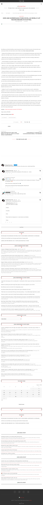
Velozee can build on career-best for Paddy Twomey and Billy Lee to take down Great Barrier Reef (17, 294)
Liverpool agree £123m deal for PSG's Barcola (9, 449)
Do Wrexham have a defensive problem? (8, 453)
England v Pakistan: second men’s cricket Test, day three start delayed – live (14, 262)
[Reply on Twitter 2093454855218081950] (6, 195)
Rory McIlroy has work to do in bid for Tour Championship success (12, 286)
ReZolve (30, 500)
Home (2, 13)
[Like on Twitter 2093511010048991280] (10, 173)
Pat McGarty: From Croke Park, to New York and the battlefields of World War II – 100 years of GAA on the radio (20, 305)
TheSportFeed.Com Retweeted (10, 177)
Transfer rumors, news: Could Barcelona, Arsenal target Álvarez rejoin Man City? (14, 460)
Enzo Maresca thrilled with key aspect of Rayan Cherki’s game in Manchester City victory (16, 289)
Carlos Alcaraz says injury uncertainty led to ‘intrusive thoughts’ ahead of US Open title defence (17, 350)
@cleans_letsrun (13, 192)
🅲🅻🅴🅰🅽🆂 (7, 192)
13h (18, 192)
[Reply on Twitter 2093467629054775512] (6, 222)
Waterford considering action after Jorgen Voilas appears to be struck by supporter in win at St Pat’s (18, 284)
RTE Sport (23, 482)
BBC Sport (23, 432)
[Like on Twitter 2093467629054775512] (10, 222)
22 (33, 394)
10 (4, 392)
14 (27, 392)
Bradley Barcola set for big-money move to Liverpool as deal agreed (13, 355)
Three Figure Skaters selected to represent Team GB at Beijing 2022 (21, 143)
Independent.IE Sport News (23, 277)
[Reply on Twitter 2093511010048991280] (6, 173)
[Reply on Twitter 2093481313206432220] (6, 187)
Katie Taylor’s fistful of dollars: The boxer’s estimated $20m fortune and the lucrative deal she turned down (19, 301)
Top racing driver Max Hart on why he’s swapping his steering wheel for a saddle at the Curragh (17, 309)
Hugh (9, 126)
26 (15, 396)
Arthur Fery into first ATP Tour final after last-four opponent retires (12, 359)
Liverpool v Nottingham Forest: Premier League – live (10, 249)
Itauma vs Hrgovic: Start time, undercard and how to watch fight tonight (13, 373)
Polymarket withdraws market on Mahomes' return (9, 468)
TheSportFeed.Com (9, 170)
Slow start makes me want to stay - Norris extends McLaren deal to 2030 (13, 440)
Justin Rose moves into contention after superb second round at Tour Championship (15, 364)
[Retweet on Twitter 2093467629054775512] (8, 222)
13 (21, 392)
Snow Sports (8, 13)
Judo (6, 178)
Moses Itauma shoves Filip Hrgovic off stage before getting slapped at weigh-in (14, 339)
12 (15, 392)
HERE (13, 114)
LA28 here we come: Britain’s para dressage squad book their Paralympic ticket (14, 238)
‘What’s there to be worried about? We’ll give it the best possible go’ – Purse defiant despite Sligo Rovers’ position (20, 291)
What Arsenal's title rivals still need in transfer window (10, 464)
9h (18, 170)
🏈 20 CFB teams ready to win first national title (9, 473)
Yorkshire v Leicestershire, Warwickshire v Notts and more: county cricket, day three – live (16, 268)
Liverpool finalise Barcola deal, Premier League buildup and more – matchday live (15, 255)
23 (38, 394)
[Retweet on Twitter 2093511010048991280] (8, 173)
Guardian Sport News (23, 245)
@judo (10, 178)
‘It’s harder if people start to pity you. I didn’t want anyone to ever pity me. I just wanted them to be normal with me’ (20, 296)
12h (18, 199)
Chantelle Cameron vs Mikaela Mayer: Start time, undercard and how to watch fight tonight (16, 369)
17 (4, 394)
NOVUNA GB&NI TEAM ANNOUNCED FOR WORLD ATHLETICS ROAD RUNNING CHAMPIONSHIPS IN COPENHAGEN (20, 235)
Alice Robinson (4, 117)
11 (9, 392)
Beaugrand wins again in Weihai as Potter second (9, 445)
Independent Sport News (23, 324)
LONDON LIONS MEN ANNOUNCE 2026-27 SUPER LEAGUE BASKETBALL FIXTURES (15, 240)
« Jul (2, 400)
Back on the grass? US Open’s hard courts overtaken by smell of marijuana (13, 334)
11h (13, 178)
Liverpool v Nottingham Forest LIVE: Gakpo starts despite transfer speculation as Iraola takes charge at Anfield (19, 327)
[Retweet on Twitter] (4, 177)
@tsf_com (15, 170)
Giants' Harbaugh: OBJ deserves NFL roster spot (9, 477)
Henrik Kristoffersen (12, 117)
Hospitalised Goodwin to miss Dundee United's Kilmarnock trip (11, 436)
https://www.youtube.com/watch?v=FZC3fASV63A (13, 109)
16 (38, 392)
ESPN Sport (23, 457)
